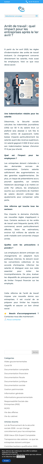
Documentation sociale (14, 385)
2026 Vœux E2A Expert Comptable (19, 435)
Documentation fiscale (14, 377)
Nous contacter (14, 320)
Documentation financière (16, 373)
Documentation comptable (16, 369)
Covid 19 (8, 365)
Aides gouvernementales (15, 361)
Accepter (6, 460)
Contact (7, 2)
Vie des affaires (11, 412)
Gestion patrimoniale (13, 389)
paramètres (20, 457)
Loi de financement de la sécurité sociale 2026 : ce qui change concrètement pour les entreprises (19, 428)
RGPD (7, 408)
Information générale (13, 393)
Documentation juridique (15, 381)
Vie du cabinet (10, 416)
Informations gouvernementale (18, 397)
